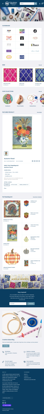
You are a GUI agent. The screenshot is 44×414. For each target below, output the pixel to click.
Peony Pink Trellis (6, 83)
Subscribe (31, 302)
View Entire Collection (37, 197)
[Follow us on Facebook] (3, 402)
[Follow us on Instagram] (5, 402)
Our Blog (6, 345)
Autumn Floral (9, 159)
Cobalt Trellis (21, 83)
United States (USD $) (6, 397)
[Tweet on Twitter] (37, 161)
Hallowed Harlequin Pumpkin (9, 267)
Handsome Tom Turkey (8, 219)
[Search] (35, 3)
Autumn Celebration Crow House (35, 261)
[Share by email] (39, 161)
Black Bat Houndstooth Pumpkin (35, 249)
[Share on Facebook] (32, 161)
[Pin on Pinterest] (35, 161)
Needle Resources (27, 377)
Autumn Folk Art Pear (35, 224)
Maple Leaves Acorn (34, 212)
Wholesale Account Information (30, 378)
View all (40, 65)
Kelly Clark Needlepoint (9, 161)
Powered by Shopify (5, 409)
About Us (26, 373)
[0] (42, 3)
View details (39, 112)
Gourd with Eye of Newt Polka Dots (35, 237)
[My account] (39, 3)
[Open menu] (2, 3)
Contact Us (26, 375)
